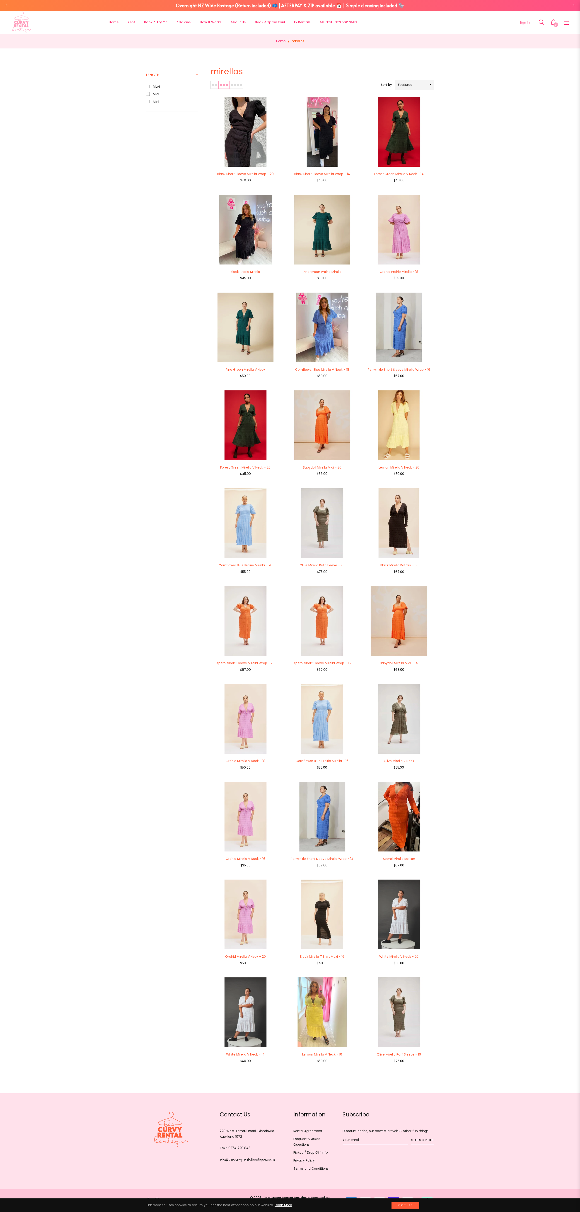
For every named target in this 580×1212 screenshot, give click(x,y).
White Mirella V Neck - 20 (398, 956)
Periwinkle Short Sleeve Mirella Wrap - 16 (399, 369)
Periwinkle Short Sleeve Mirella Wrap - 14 (322, 858)
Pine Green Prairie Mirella (322, 271)
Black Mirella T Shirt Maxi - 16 (322, 956)
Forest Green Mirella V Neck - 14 (399, 174)
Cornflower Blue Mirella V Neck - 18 (322, 369)
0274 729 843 (239, 1148)
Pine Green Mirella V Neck (245, 369)
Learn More (283, 1205)
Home (281, 41)
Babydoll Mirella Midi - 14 (399, 663)
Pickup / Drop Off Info (310, 1152)
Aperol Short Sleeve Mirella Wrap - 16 (322, 663)
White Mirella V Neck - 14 (245, 1054)
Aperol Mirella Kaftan (399, 858)
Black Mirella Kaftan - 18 (399, 565)
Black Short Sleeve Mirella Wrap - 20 (245, 174)
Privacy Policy (304, 1160)
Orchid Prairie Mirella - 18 (399, 271)
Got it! (405, 1205)
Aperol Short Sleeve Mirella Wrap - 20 (245, 663)
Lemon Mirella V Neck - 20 (399, 467)
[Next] (573, 5)
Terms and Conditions (311, 1168)
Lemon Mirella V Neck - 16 (322, 1054)
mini (155, 101)
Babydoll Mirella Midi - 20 (322, 467)
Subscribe (422, 1140)
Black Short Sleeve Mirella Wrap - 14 (322, 174)
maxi (156, 86)
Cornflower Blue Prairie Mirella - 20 (245, 565)
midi (155, 94)
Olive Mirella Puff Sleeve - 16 (399, 1054)
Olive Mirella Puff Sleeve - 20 (322, 565)
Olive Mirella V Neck (399, 761)
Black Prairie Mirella (245, 271)
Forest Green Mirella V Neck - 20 (245, 467)
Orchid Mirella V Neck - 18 (245, 761)
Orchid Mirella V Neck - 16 (245, 858)
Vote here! (406, 5)
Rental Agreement (307, 1131)
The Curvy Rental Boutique (286, 1197)
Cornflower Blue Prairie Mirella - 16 (322, 761)
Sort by (386, 84)
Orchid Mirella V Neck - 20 (245, 956)
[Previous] (7, 5)
